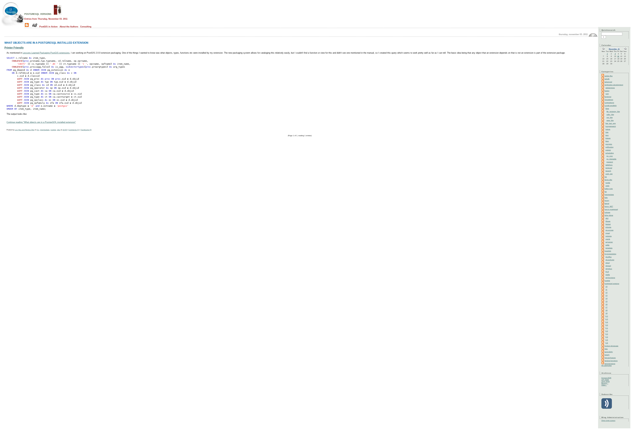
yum (607, 94)
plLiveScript (610, 260)
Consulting (85, 26)
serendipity (609, 352)
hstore (608, 129)
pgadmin (608, 251)
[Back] (603, 49)
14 (606, 298)
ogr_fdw (609, 117)
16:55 (65, 130)
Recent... (604, 383)
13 (606, 295)
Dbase (608, 221)
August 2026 (606, 378)
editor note (609, 189)
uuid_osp (609, 174)
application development (614, 85)
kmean (608, 138)
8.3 (607, 319)
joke (606, 197)
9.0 (607, 325)
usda (607, 186)
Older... (604, 385)
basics (607, 91)
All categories (606, 365)
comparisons (609, 103)
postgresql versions (37, 13)
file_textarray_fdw (613, 111)
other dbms (609, 215)
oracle (608, 239)
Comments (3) (73, 130)
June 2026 (605, 381)
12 (606, 292)
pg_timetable (611, 159)
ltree (607, 141)
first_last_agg (611, 123)
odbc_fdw (610, 114)
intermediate (45, 130)
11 (618, 56)
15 (606, 301)
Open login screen (608, 420)
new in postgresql (611, 209)
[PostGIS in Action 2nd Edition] (58, 13)
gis (606, 192)
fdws (607, 108)
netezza (609, 236)
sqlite (607, 245)
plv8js (608, 275)
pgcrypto (609, 144)
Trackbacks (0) (86, 130)
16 (606, 304)
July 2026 (605, 380)
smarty (607, 355)
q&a (58, 130)
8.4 (607, 322)
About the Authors (69, 26)
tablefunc (609, 165)
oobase (607, 212)
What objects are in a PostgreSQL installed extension (46, 42)
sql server (609, 242)
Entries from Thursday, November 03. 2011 (45, 19)
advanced (608, 82)
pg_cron (609, 156)
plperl (608, 263)
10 (606, 286)
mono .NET (609, 206)
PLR (607, 272)
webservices (610, 88)
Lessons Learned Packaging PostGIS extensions (46, 53)
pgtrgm (608, 150)
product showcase (611, 346)
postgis (53, 130)
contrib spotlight (611, 105)
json (607, 135)
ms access (609, 230)
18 (606, 310)
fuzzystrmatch (611, 126)
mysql (608, 233)
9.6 (607, 343)
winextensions (610, 364)
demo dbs (608, 180)
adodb (607, 79)
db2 (607, 218)
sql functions (610, 278)
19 (606, 313)
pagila (608, 183)
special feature (610, 358)
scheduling (610, 153)
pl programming (610, 254)
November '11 (614, 49)
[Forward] (625, 49)
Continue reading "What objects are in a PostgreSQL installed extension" (41, 122)
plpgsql (608, 266)
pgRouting (609, 147)
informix (608, 227)
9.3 (607, 334)
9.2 (607, 331)
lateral (607, 203)
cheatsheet (609, 100)
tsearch (608, 171)
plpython (609, 269)
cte (606, 177)
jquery (607, 200)
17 (606, 307)
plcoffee (609, 257)
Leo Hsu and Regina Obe (24, 130)
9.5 (607, 340)
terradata (609, 248)
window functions (611, 361)
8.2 (607, 316)
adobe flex (609, 76)
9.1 (38, 130)
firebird (608, 224)
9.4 (607, 337)
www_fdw (610, 120)
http (607, 132)
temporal (609, 168)
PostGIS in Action (48, 26)
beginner (608, 97)
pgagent (609, 162)
